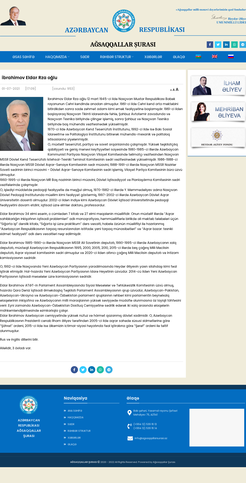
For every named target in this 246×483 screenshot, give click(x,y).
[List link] (91, 411)
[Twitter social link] (218, 44)
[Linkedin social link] (226, 44)
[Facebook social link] (210, 44)
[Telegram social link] (243, 44)
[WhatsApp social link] (234, 44)
